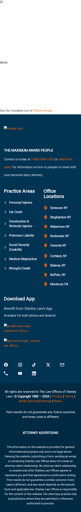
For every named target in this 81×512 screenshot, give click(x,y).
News (58, 401)
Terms (69, 396)
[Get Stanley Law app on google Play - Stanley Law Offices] (22, 329)
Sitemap (46, 401)
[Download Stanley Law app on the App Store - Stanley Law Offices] (22, 344)
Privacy (57, 396)
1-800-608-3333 (42, 159)
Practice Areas (42, 110)
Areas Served (28, 401)
